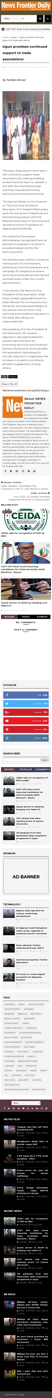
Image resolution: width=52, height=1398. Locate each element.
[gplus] (14, 1108)
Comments (42, 769)
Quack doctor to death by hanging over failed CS (24, 604)
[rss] (32, 1108)
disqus (25, 617)
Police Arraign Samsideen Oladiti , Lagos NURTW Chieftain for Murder (32, 1190)
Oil (6, 1075)
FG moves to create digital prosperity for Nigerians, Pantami (30, 977)
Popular (26, 769)
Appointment (12, 1009)
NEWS (43, 1070)
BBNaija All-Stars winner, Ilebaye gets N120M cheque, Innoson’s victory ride (32, 1305)
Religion (10, 1080)
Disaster (31, 1028)
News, (45, 67)
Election (26, 1037)
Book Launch (13, 1018)
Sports (36, 1080)
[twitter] (9, 1108)
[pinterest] (18, 1108)
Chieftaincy (12, 1023)
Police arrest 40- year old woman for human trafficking (32, 1173)
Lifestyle (31, 1066)
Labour (9, 1066)
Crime (25, 1023)
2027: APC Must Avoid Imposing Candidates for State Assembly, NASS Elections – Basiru (23, 569)
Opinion (17, 1075)
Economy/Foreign (30, 1033)
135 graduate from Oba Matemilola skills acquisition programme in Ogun (31, 835)
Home (5, 37)
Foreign (38, 1052)
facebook (42, 617)
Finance (9, 1052)
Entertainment (35, 1042)
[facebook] (4, 1108)
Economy (10, 1033)
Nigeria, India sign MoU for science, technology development (30, 913)
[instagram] (41, 1108)
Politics (30, 1075)
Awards (29, 1009)
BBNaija (22, 1014)
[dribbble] (28, 1108)
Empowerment (13, 1042)
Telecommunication (17, 1089)
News (13, 37)
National (21, 1070)
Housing (10, 1061)
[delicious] (46, 1108)
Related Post (9, 505)
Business (10, 1004)
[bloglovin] (23, 1108)
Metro (8, 1070)
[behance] (37, 1108)
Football (23, 1052)
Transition (38, 1089)
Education (11, 1037)
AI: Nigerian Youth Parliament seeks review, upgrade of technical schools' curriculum (31, 931)
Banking (9, 1014)
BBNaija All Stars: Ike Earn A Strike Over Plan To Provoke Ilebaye (32, 1357)
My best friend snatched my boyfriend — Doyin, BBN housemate (32, 1339)
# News (12, 377)
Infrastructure (27, 1061)
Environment (12, 1047)
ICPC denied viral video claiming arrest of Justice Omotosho (29, 821)
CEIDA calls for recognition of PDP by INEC (22, 534)
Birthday (36, 1014)
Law (19, 1066)
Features (29, 1047)
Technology (12, 1085)
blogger (9, 617)
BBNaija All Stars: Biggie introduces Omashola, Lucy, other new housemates (32, 1322)
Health (32, 1056)
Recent (9, 769)
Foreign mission (14, 1056)
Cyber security (14, 1028)
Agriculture (35, 1004)
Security (24, 1080)
